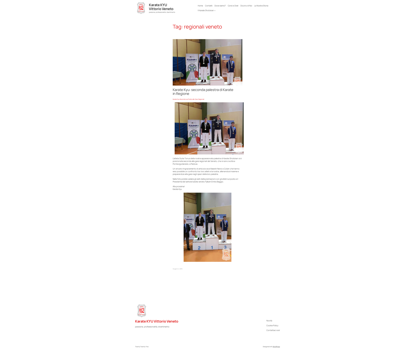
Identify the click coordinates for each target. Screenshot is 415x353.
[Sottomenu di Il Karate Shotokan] (214, 10)
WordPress (276, 347)
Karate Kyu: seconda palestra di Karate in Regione (203, 92)
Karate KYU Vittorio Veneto (161, 6)
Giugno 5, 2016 (178, 269)
